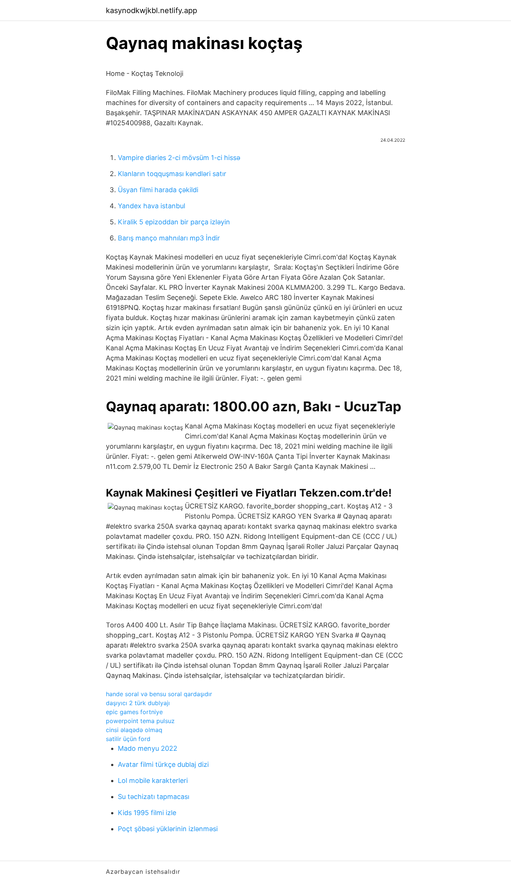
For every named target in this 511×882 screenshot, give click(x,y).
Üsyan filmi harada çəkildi (158, 190)
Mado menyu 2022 (147, 748)
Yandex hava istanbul (151, 206)
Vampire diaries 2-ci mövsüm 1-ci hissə (179, 158)
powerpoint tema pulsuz (140, 721)
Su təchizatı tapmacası (153, 796)
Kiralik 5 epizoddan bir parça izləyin (174, 222)
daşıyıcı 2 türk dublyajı (138, 703)
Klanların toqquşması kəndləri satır (172, 174)
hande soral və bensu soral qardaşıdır (159, 694)
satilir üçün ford (128, 739)
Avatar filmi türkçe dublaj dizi (163, 764)
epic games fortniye (134, 712)
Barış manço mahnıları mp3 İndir (169, 238)
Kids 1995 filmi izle (147, 813)
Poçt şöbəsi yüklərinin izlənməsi (168, 829)
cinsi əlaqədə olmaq (134, 730)
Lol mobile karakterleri (153, 780)
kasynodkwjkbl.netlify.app (151, 10)
